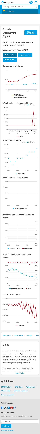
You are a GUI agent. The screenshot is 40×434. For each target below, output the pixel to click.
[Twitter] (5, 407)
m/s (20, 105)
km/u (24, 105)
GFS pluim (19, 387)
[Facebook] (2, 407)
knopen (32, 105)
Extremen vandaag (20, 391)
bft (28, 105)
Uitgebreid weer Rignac (31, 32)
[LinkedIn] (8, 407)
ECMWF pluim (6, 387)
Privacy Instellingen (7, 430)
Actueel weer (30, 387)
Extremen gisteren (7, 395)
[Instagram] (14, 407)
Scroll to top (36, 430)
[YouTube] (11, 407)
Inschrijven (6, 426)
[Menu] (36, 2)
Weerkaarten (5, 391)
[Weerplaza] (7, 2)
